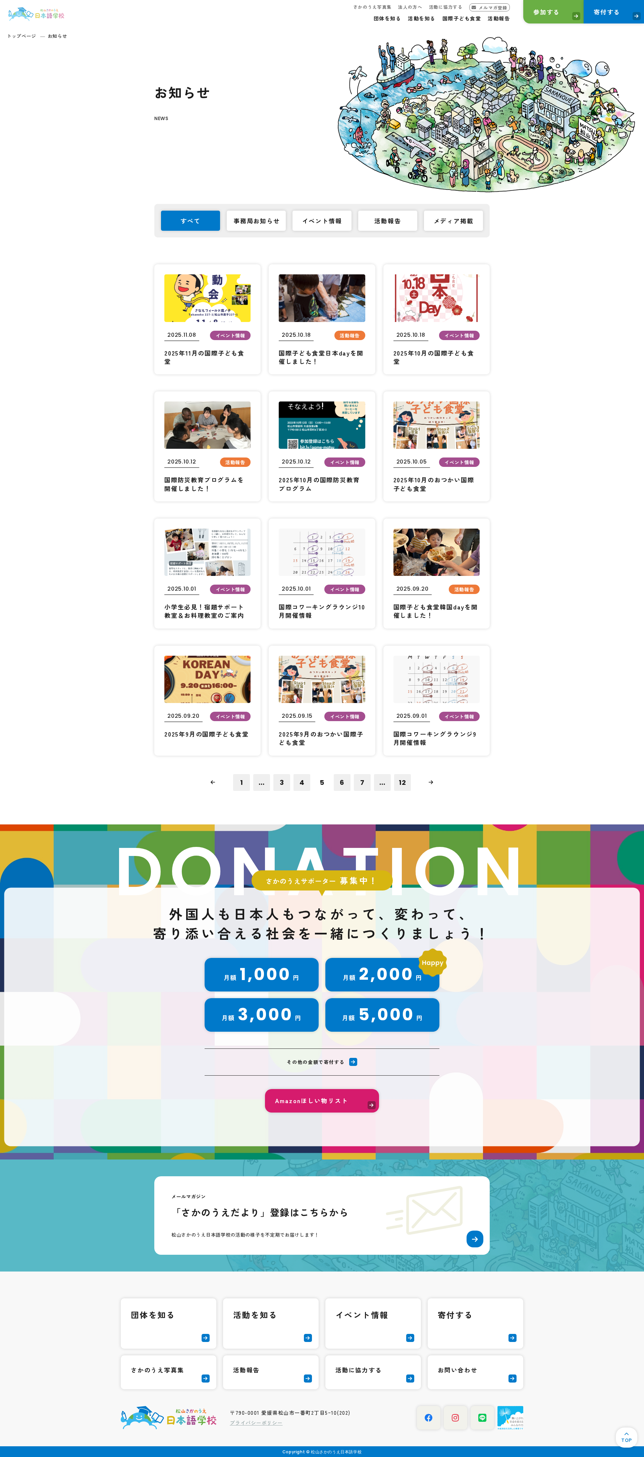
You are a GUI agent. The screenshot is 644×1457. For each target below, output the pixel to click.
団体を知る (387, 18)
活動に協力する (446, 7)
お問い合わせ (458, 1369)
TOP (626, 1440)
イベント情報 (361, 1314)
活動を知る (422, 18)
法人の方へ (410, 7)
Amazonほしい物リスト (311, 1100)
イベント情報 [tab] (322, 220)
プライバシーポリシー (256, 1422)
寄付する (607, 11)
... (262, 782)
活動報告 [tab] (387, 220)
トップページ (21, 36)
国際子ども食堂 (461, 18)
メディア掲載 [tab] (454, 220)
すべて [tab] (190, 220)
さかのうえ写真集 (372, 7)
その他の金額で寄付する (315, 1062)
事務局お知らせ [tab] (256, 220)
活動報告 (499, 18)
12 (402, 782)
